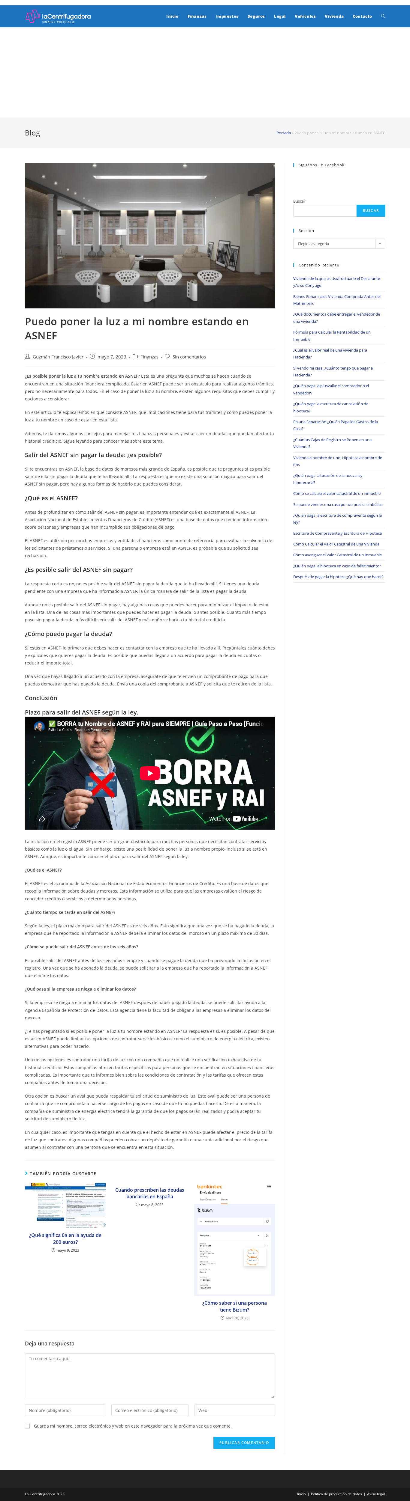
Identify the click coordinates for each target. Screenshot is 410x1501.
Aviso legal (376, 1494)
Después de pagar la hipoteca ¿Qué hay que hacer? (338, 576)
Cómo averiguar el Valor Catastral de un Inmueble (337, 554)
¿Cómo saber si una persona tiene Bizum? (234, 1306)
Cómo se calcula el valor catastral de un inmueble (337, 493)
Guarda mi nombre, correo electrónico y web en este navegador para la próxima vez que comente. (133, 1426)
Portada (283, 132)
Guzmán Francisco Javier (58, 357)
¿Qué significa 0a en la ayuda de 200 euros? (65, 1238)
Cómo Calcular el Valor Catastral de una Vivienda (336, 544)
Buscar (299, 201)
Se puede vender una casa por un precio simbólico (338, 504)
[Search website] (383, 16)
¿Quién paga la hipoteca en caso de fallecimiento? (337, 566)
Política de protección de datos (336, 1494)
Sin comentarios (189, 357)
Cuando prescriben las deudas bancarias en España (149, 1193)
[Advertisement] (205, 72)
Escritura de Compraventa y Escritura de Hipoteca (337, 533)
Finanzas (149, 357)
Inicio (301, 1494)
